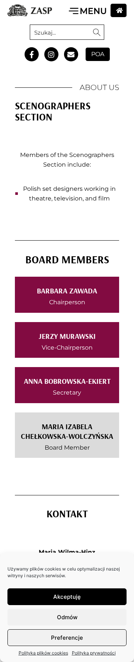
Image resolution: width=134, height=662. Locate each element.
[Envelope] (71, 54)
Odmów (67, 617)
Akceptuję (67, 596)
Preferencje (67, 637)
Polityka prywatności (94, 653)
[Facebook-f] (32, 54)
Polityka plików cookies (43, 653)
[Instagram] (51, 54)
